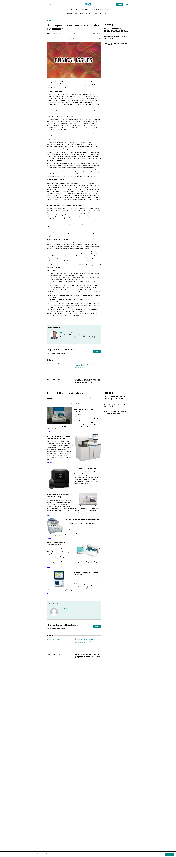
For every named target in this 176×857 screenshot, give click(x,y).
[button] (48, 4)
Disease (91, 13)
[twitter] (73, 38)
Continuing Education (71, 13)
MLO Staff (49, 398)
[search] (50, 4)
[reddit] (76, 38)
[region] (88, 854)
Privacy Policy (45, 853)
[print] (100, 38)
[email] (78, 38)
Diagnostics (83, 13)
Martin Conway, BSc (52, 33)
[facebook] (68, 38)
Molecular (108, 13)
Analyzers (49, 20)
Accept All (169, 854)
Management (98, 13)
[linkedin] (71, 38)
